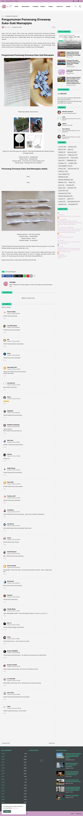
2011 (14, 793)
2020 (14, 768)
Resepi (61, 188)
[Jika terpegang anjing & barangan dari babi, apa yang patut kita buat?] (60, 773)
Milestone (62, 182)
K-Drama (35, 6)
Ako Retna (10, 524)
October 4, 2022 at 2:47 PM (13, 525)
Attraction (72, 146)
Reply (4, 318)
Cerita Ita (59, 235)
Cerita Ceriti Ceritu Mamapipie (65, 227)
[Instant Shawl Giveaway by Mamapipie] (61, 72)
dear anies (10, 692)
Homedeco (62, 163)
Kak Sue (9, 595)
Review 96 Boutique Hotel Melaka (45, 772)
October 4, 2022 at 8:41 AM (13, 426)
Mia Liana (10, 440)
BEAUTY (62, 149)
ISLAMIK (73, 163)
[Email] (31, 276)
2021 (14, 765)
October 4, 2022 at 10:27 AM (13, 483)
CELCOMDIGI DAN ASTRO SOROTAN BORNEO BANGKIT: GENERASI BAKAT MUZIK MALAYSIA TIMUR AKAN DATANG (69, 222)
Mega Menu (25, 6)
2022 (14, 762)
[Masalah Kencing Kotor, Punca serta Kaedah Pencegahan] (60, 765)
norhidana (10, 510)
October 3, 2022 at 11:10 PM (13, 384)
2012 (14, 791)
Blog (70, 149)
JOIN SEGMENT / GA (65, 166)
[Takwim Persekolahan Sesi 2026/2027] (33, 766)
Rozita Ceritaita (12, 665)
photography (73, 204)
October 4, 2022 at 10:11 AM (13, 470)
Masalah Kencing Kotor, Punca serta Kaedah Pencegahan (71, 765)
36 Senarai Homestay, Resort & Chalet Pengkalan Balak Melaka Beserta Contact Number (73, 756)
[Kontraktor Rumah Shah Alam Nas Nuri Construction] (60, 782)
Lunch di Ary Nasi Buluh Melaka (44, 787)
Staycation (72, 188)
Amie (9, 353)
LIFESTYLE (63, 171)
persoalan (62, 204)
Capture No (71, 152)
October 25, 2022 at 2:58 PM (13, 694)
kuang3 (61, 201)
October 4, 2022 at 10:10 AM (13, 456)
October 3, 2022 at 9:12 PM (13, 341)
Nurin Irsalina (11, 311)
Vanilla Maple (11, 609)
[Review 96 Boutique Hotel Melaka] (33, 774)
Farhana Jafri (11, 496)
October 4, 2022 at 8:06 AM (13, 412)
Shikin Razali (11, 468)
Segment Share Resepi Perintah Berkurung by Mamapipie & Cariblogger (73, 53)
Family (61, 160)
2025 (14, 753)
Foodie (42, 6)
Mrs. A (9, 623)
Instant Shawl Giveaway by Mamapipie (73, 70)
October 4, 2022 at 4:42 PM (13, 567)
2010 (14, 796)
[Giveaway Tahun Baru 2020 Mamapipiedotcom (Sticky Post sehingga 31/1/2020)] (61, 62)
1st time (62, 146)
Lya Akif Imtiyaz (12, 325)
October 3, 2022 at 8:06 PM (13, 313)
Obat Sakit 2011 (12, 367)
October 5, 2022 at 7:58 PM (13, 638)
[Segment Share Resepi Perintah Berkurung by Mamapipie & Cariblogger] (61, 54)
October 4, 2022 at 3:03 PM (13, 539)
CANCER (61, 152)
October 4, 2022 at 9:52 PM (13, 597)
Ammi (9, 538)
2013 (14, 788)
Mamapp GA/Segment (12, 16)
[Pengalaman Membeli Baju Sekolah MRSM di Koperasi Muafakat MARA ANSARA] (60, 789)
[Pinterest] (28, 276)
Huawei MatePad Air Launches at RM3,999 (68, 216)
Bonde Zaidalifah (12, 651)
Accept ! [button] (7, 811)
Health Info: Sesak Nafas (72, 795)
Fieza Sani (10, 482)
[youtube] (78, 1)
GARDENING (71, 160)
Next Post (51, 743)
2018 (14, 773)
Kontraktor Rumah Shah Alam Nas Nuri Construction (73, 780)
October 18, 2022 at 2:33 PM (13, 680)
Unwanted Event (64, 193)
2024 (14, 756)
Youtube (61, 198)
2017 (14, 776)
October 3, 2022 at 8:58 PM (13, 327)
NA (8, 339)
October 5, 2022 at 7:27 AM (13, 610)
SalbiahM (10, 411)
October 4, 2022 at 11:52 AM (13, 497)
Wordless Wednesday (65, 196)
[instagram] (80, 1)
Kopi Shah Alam (73, 168)
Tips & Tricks (63, 190)
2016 (14, 779)
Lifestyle (60, 6)
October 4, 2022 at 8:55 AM (13, 442)
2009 (14, 799)
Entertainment (63, 157)
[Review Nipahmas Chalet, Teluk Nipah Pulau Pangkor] (33, 781)
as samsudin (11, 678)
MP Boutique (60, 254)
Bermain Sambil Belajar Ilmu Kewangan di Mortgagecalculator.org (45, 795)
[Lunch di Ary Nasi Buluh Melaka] (33, 788)
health (70, 198)
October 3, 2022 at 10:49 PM (13, 369)
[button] (76, 6)
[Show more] (34, 276)
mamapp (12, 282)
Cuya (8, 637)
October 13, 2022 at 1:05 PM (13, 666)
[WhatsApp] (24, 276)
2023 (14, 759)
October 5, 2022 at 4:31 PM (13, 624)
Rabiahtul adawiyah (13, 425)
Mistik (72, 182)
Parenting (70, 185)
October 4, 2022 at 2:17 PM (13, 511)
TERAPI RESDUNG (62, 256)
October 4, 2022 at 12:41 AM (13, 398)
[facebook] (73, 1)
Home (3, 1)
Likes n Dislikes (63, 174)
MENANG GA (63, 177)
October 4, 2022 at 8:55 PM (13, 583)
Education (62, 155)
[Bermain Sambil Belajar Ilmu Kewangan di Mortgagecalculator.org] (33, 795)
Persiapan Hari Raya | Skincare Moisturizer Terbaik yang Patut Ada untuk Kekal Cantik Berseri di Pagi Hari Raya (68, 250)
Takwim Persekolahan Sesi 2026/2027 (45, 765)
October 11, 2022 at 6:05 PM (13, 652)
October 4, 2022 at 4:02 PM (13, 553)
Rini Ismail (10, 581)
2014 (14, 785)
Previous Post (6, 743)
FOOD (74, 157)
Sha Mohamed (11, 551)
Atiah (8, 706)
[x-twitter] (75, 1)
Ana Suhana (60, 214)
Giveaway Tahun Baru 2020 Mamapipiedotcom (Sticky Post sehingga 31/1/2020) (73, 62)
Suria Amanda (11, 565)
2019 (14, 770)
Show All (60, 258)
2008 (14, 802)
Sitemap (16, 1)
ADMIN (68, 6)
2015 (14, 782)
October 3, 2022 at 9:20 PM (13, 355)
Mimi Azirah (60, 246)
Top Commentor (9, 1)
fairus (9, 397)
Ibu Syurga (60, 240)
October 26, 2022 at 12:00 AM (14, 708)
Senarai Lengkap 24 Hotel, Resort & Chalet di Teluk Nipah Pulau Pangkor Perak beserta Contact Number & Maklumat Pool (73, 80)
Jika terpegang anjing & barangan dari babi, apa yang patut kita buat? (71, 773)
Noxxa (61, 185)
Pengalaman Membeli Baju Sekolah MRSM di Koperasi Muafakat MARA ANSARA (72, 789)
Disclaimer (78, 813)
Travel (50, 6)
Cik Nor (9, 454)
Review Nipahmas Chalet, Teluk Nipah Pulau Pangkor (45, 780)
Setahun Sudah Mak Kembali (65, 237)
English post (72, 155)
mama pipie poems (74, 201)
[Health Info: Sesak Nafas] (60, 797)
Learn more (15, 808)
